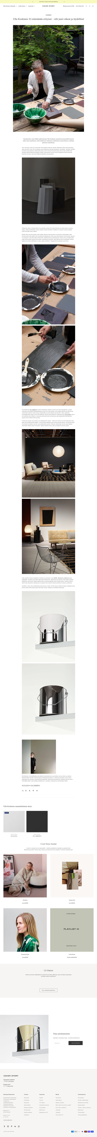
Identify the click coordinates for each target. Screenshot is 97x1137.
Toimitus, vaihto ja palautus (84, 1107)
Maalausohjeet (81, 1105)
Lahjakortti (26, 1114)
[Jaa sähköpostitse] (37, 790)
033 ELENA (25, 785)
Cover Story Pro (80, 6)
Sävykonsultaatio (28, 1112)
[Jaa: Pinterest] (33, 790)
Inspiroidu (31, 6)
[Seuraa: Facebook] (4, 1126)
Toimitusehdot (81, 1112)
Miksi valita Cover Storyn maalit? (63, 1105)
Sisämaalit (26, 1097)
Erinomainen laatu (48, 1)
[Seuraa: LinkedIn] (15, 1126)
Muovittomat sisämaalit (9, 6)
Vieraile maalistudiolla (83, 1100)
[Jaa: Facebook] (25, 790)
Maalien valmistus (60, 1102)
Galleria (41, 1097)
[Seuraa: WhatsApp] (19, 1126)
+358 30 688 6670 (7, 1120)
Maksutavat (80, 1110)
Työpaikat (58, 1112)
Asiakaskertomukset (44, 1105)
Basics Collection (14, 834)
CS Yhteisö (11, 1081)
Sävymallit (26, 1102)
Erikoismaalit (27, 1110)
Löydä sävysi (21, 6)
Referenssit (42, 1110)
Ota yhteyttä (81, 1097)
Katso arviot (10, 1086)
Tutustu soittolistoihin (72, 957)
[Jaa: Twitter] (29, 790)
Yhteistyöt (58, 1110)
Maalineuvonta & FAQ (68, 6)
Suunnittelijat (42, 1107)
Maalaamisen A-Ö (43, 1112)
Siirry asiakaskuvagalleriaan (48, 990)
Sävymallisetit (27, 1105)
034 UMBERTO (35, 785)
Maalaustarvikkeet (28, 1107)
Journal (41, 1100)
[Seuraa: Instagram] (8, 1126)
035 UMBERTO (33, 409)
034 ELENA (14, 836)
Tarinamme (58, 1097)
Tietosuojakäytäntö (82, 1114)
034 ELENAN (68, 414)
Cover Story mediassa (61, 1107)
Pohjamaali (26, 1100)
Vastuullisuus (59, 1100)
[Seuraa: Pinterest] (12, 1126)
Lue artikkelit (25, 902)
